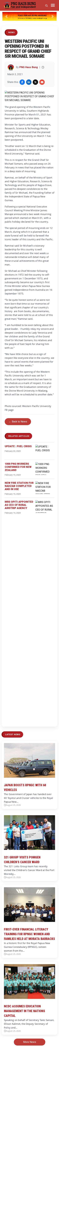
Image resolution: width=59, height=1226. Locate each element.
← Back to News (18, 421)
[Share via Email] (42, 82)
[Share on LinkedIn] (28, 82)
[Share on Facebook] (22, 82)
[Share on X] (35, 82)
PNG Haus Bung (28, 67)
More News (29, 1041)
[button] (6, 16)
